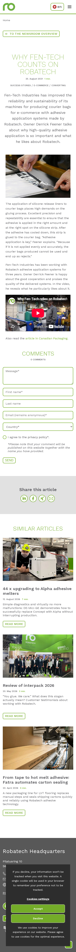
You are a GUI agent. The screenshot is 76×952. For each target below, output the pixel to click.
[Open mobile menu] (69, 7)
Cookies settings (38, 898)
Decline (38, 918)
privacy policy (37, 437)
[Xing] (42, 498)
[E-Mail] (51, 498)
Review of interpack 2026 (28, 685)
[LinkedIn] (24, 498)
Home (6, 20)
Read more (14, 624)
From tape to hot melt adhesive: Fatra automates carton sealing (36, 780)
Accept (38, 908)
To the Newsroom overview (33, 33)
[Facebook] (33, 498)
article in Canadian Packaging (46, 338)
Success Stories (20, 85)
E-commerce (41, 85)
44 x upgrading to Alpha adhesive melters (37, 591)
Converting (58, 85)
